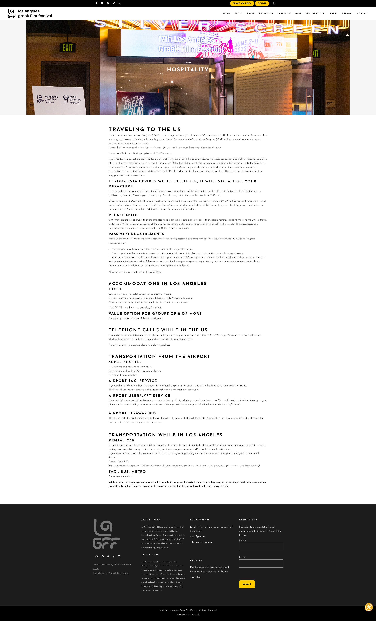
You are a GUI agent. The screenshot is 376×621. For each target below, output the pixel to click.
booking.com (185, 298)
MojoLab (195, 615)
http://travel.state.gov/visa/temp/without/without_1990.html (189, 195)
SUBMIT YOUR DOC (242, 3)
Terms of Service (116, 573)
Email (242, 557)
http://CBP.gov (154, 272)
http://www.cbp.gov (138, 195)
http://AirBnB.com (139, 318)
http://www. (173, 298)
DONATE (262, 3)
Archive (196, 577)
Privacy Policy (98, 573)
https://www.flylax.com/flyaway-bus (219, 418)
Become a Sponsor (202, 542)
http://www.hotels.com (151, 298)
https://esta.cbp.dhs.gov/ (208, 147)
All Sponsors (199, 536)
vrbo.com (158, 318)
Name (242, 540)
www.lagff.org (213, 482)
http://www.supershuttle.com (146, 371)
